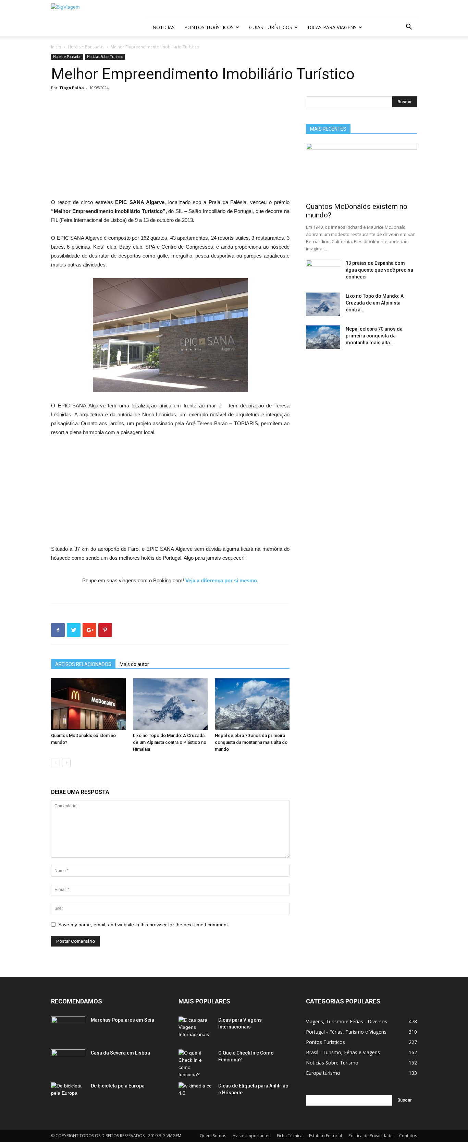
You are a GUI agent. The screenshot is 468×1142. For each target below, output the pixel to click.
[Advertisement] (170, 147)
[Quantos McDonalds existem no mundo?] (88, 704)
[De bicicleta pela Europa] (68, 1094)
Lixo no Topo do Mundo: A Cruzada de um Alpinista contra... (375, 302)
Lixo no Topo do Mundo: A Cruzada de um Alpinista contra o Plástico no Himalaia (169, 742)
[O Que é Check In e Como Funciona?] (195, 1063)
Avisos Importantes (251, 1136)
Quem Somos (213, 1136)
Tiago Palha (71, 87)
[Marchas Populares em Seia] (68, 1028)
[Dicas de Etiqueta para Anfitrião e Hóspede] (195, 1094)
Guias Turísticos (270, 27)
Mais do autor (134, 664)
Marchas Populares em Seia (122, 1020)
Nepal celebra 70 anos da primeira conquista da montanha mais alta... (374, 335)
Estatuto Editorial (325, 1136)
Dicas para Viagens (332, 27)
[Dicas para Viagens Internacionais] (195, 1028)
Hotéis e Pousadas (86, 47)
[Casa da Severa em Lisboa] (68, 1061)
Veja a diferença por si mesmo (221, 580)
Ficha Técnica (290, 1136)
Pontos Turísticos (209, 27)
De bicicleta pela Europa (118, 1086)
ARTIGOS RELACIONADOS (83, 664)
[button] (409, 27)
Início (56, 47)
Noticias (163, 27)
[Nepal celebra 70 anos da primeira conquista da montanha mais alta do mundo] (252, 704)
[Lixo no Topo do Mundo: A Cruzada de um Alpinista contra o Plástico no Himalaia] (170, 704)
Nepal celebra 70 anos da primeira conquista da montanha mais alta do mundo (251, 742)
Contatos (408, 1136)
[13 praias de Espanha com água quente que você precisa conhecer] (323, 272)
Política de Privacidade (370, 1136)
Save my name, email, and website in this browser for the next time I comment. (143, 924)
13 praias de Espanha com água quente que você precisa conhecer (379, 269)
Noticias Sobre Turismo (105, 56)
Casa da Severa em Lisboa (120, 1053)
